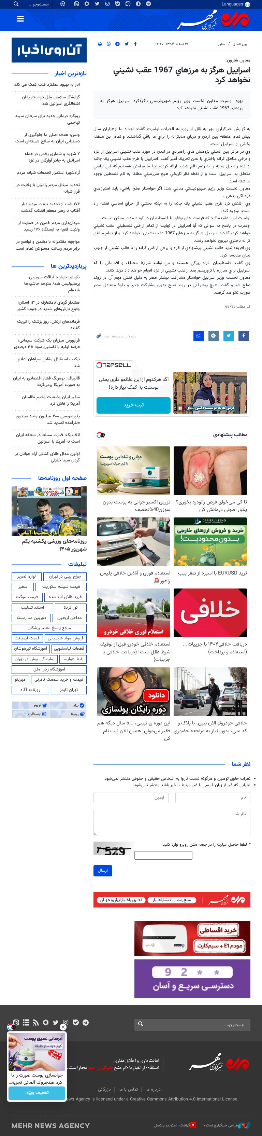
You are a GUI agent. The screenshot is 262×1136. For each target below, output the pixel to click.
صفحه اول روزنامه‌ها (62, 478)
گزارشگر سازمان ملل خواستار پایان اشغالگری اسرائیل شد (51, 100)
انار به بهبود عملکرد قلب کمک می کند (47, 84)
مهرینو (20, 679)
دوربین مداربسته (31, 617)
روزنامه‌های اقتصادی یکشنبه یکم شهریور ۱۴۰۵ (52, 545)
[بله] (75, 1023)
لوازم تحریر (26, 576)
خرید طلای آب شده (65, 597)
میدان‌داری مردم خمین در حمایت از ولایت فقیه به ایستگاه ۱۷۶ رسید (49, 226)
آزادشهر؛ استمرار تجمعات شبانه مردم (48, 172)
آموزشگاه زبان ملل (49, 669)
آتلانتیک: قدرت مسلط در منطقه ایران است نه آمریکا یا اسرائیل (48, 438)
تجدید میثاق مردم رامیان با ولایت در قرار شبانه (48, 188)
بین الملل (240, 44)
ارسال (103, 870)
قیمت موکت (27, 597)
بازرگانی (104, 1089)
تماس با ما (128, 1089)
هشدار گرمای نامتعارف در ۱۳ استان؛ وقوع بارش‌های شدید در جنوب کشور (48, 306)
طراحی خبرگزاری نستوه (221, 1125)
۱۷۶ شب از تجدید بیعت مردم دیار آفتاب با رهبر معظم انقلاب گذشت (50, 207)
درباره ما (153, 1089)
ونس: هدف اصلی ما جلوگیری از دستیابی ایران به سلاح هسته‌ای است (47, 138)
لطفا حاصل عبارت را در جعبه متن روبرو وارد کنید (206, 845)
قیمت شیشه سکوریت (61, 586)
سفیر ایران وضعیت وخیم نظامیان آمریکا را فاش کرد (51, 400)
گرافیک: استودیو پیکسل (172, 1125)
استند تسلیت (32, 607)
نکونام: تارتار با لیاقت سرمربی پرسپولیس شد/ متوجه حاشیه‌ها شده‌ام (52, 284)
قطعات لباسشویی (69, 648)
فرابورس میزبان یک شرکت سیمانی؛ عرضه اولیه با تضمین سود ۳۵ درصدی (47, 343)
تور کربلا (70, 607)
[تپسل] (99, 365)
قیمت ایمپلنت (27, 638)
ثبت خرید (133, 405)
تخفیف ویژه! (37, 1093)
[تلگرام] (85, 1023)
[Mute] (190, 408)
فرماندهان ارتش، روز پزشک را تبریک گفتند (48, 325)
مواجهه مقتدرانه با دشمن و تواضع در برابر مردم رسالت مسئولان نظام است (48, 245)
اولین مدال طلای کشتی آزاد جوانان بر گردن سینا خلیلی (47, 457)
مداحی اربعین (69, 617)
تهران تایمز (69, 690)
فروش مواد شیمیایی (66, 638)
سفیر (22, 586)
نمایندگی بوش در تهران (35, 659)
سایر (221, 44)
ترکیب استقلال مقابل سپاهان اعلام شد (49, 362)
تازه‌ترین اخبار (71, 73)
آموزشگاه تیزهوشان (30, 648)
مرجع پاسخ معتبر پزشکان (49, 628)
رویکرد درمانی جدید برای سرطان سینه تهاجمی (47, 119)
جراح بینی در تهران (65, 576)
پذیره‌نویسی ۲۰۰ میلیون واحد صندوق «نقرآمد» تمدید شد (48, 419)
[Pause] (180, 408)
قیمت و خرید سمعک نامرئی (58, 679)
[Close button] (63, 1027)
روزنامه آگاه (30, 690)
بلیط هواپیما (73, 659)
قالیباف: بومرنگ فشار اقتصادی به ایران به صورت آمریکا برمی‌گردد (46, 381)
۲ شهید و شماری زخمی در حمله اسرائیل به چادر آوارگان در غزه (52, 157)
